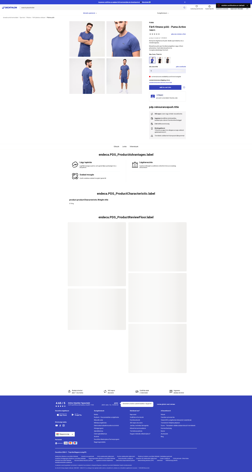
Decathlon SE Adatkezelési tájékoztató (146, 458)
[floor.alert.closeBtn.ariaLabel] (247, 5)
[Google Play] (78, 415)
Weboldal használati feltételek (63, 460)
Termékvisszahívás (136, 431)
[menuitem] (90, 13)
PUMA (151, 23)
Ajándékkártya (98, 431)
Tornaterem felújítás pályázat (170, 423)
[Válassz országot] (65, 434)
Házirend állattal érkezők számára (83, 460)
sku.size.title (153, 66)
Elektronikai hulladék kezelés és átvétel (106, 425)
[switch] (184, 87)
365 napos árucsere (136, 423)
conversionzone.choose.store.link (160, 82)
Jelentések (160, 460)
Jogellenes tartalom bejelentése (104, 460)
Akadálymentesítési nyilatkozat (63, 462)
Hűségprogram (98, 428)
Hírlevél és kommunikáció (138, 428)
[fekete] (160, 60)
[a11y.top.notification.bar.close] (185, 2)
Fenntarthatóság (166, 428)
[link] (166, 404)
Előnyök (116, 146)
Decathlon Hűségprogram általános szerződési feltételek (70, 458)
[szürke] (167, 60)
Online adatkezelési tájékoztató (105, 456)
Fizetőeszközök (135, 420)
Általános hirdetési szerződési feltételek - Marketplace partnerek (155, 456)
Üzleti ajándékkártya (100, 434)
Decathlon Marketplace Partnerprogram (106, 439)
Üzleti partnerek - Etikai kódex (181, 458)
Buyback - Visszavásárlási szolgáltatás (106, 417)
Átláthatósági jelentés (171, 460)
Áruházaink (164, 434)
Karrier (163, 431)
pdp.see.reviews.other (178, 34)
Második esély (98, 420)
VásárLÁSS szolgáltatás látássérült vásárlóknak (176, 420)
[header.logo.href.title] (9, 7)
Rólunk (163, 414)
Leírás (124, 146)
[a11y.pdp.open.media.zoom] (87, 39)
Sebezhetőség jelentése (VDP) (146, 460)
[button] (126, 154)
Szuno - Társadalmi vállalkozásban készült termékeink (178, 425)
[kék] (152, 60)
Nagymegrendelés (100, 442)
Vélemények (134, 146)
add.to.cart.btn (165, 87)
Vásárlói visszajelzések (87, 456)
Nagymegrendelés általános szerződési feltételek (102, 458)
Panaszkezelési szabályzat (125, 458)
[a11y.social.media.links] (56, 425)
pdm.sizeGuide (181, 66)
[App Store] (63, 415)
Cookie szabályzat (165, 458)
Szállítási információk (137, 417)
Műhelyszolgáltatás (100, 423)
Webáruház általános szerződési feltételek (66, 456)
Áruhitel (96, 436)
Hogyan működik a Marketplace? (140, 434)
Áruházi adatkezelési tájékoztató (126, 456)
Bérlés (96, 414)
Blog (162, 436)
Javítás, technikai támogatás (139, 425)
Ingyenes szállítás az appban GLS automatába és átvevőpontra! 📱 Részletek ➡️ (124, 2)
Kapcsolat (133, 414)
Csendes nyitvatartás (168, 417)
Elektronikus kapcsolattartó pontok (125, 460)
